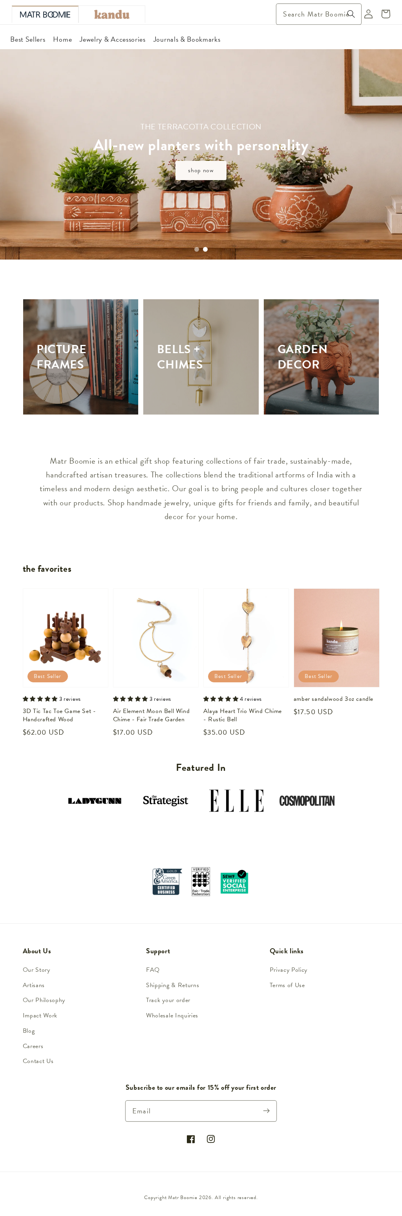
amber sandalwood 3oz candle (333, 699)
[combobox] (318, 14)
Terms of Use (287, 985)
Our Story (36, 970)
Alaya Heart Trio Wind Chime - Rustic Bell (242, 715)
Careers (33, 1046)
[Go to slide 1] (196, 249)
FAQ (153, 970)
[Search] (351, 14)
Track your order (168, 1000)
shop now (201, 170)
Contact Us (38, 1061)
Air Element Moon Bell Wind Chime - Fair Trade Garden (151, 715)
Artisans (34, 985)
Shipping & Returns (172, 985)
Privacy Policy (289, 970)
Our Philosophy (44, 1000)
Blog (29, 1030)
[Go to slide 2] (205, 249)
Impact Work (40, 1015)
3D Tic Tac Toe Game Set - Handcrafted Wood (59, 715)
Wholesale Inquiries (172, 1015)
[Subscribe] (267, 1111)
